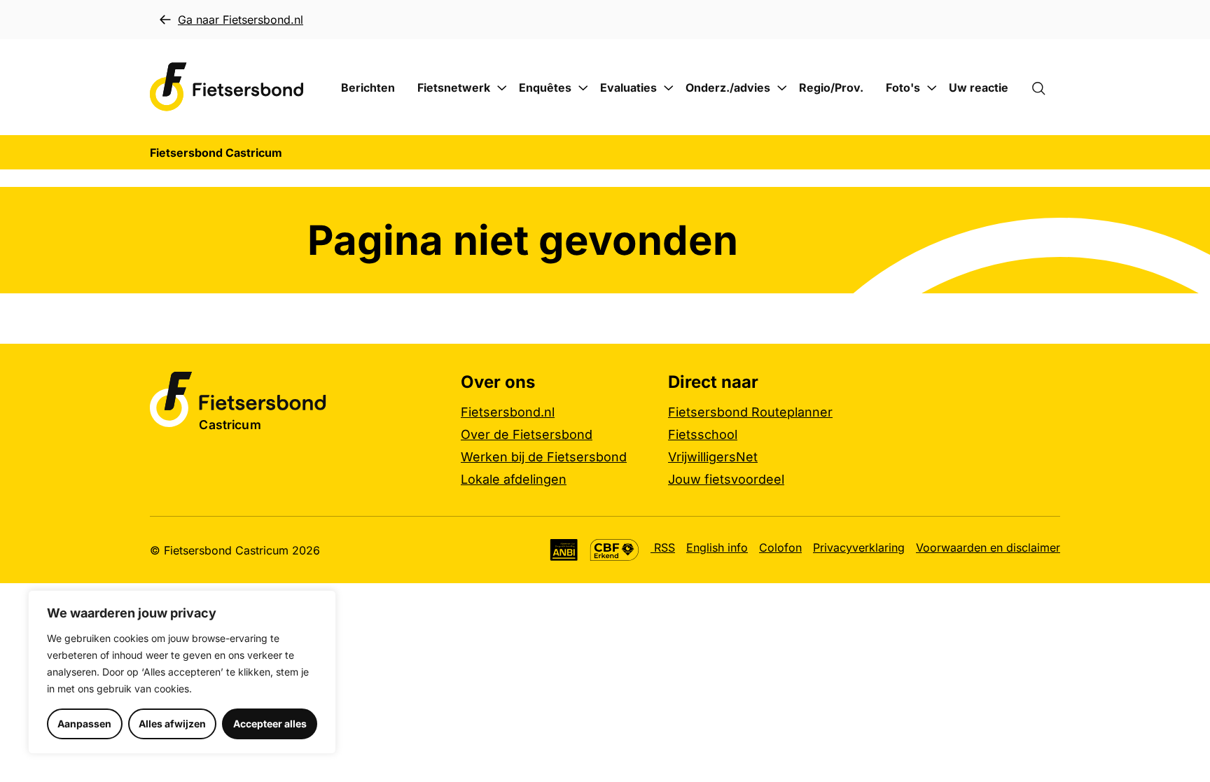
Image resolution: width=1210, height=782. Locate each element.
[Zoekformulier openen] (1045, 87)
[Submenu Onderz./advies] (782, 88)
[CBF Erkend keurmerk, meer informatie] (614, 550)
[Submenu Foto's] (932, 88)
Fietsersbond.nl (508, 412)
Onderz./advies (728, 88)
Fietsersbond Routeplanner (750, 412)
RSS (663, 547)
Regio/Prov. (831, 88)
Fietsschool (702, 434)
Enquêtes (545, 88)
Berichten (368, 88)
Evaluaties (628, 88)
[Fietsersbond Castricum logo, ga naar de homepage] (227, 87)
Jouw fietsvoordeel (726, 479)
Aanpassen (84, 723)
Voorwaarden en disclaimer (988, 547)
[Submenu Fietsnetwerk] (502, 88)
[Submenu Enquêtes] (583, 88)
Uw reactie (978, 88)
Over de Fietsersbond (526, 434)
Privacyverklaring (859, 547)
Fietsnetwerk (453, 88)
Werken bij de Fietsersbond (544, 456)
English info (717, 547)
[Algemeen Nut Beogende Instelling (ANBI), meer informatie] (564, 550)
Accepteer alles (270, 723)
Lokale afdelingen (513, 479)
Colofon (780, 547)
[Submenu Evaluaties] (668, 88)
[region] (182, 672)
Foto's (903, 88)
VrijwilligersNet (713, 456)
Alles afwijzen (172, 723)
